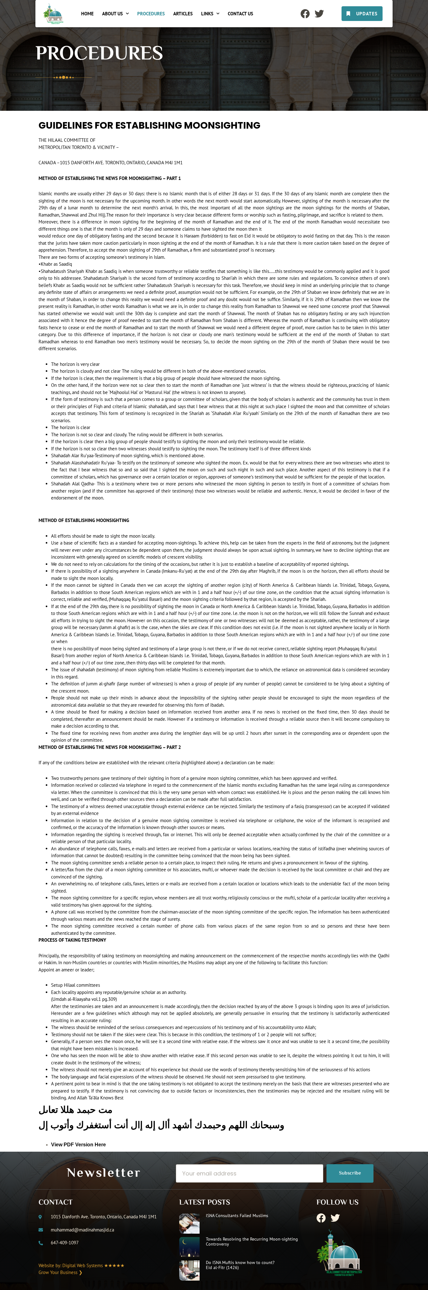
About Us (112, 14)
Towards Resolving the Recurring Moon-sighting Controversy (252, 1241)
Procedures (151, 14)
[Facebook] (305, 13)
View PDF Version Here (78, 1144)
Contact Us (240, 14)
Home (87, 14)
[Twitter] (319, 13)
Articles (183, 14)
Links (207, 14)
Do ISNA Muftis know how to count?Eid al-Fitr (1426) (240, 1265)
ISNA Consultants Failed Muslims (237, 1215)
